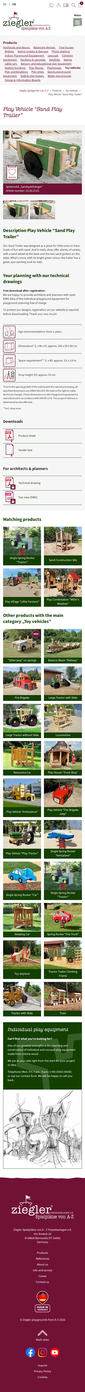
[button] (77, 20)
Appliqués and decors (16, 48)
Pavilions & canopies (33, 60)
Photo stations (61, 51)
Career (43, 1276)
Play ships (37, 72)
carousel (53, 56)
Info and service (42, 1270)
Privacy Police (42, 1371)
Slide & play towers (32, 76)
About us (42, 1265)
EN (14, 4)
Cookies (42, 1377)
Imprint (42, 1366)
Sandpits (54, 60)
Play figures (36, 68)
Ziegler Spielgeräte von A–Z (33, 90)
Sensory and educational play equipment (46, 64)
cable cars (11, 64)
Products (56, 90)
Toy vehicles (72, 68)
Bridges (9, 51)
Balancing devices (44, 48)
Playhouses (54, 68)
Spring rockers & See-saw (33, 51)
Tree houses (66, 48)
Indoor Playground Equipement (25, 56)
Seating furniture (15, 68)
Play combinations (16, 72)
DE (4, 4)
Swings (68, 60)
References (42, 1259)
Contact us (42, 1282)
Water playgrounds (59, 76)
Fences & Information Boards (22, 80)
